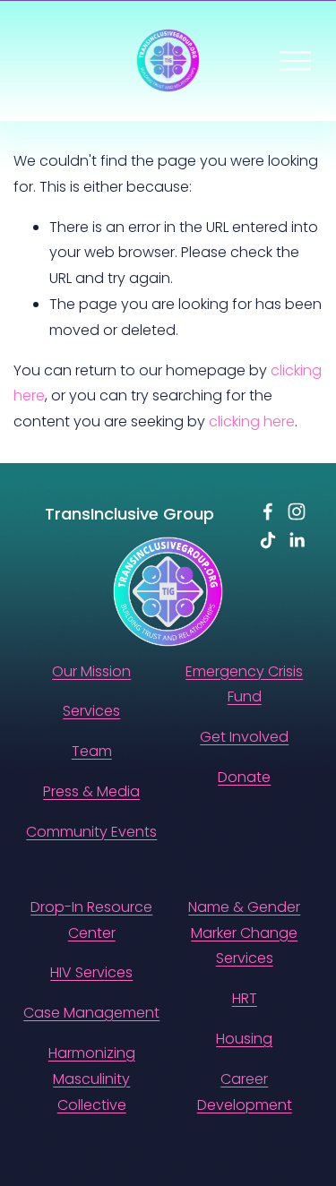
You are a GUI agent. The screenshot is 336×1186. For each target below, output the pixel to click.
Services (91, 710)
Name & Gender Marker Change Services (244, 933)
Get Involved (244, 736)
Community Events (91, 831)
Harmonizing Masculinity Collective (91, 1079)
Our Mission (91, 671)
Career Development (244, 1092)
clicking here (252, 421)
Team (92, 751)
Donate (244, 777)
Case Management (91, 1012)
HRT (244, 998)
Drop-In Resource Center (91, 920)
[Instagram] (297, 511)
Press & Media (91, 791)
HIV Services (91, 972)
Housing (244, 1038)
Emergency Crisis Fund (244, 684)
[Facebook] (268, 511)
